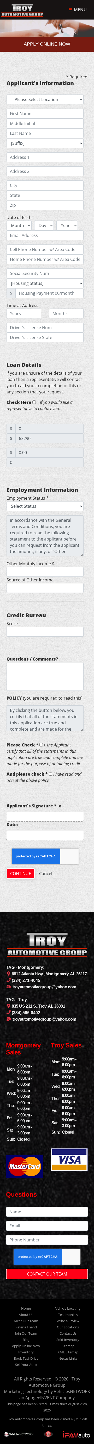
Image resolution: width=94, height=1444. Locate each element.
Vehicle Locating (67, 1308)
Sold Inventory (67, 1339)
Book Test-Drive (26, 1358)
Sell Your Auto (26, 1364)
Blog (26, 1339)
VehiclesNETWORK (72, 1391)
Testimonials (68, 1314)
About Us (26, 1314)
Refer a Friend (26, 1327)
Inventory (26, 1352)
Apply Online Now (26, 1345)
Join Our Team (26, 1333)
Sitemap (68, 1345)
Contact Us (68, 1333)
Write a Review (68, 1321)
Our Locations (68, 1327)
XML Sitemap (68, 1352)
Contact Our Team (47, 1274)
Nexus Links (67, 1358)
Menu (80, 10)
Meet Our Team (26, 1321)
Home (26, 1308)
